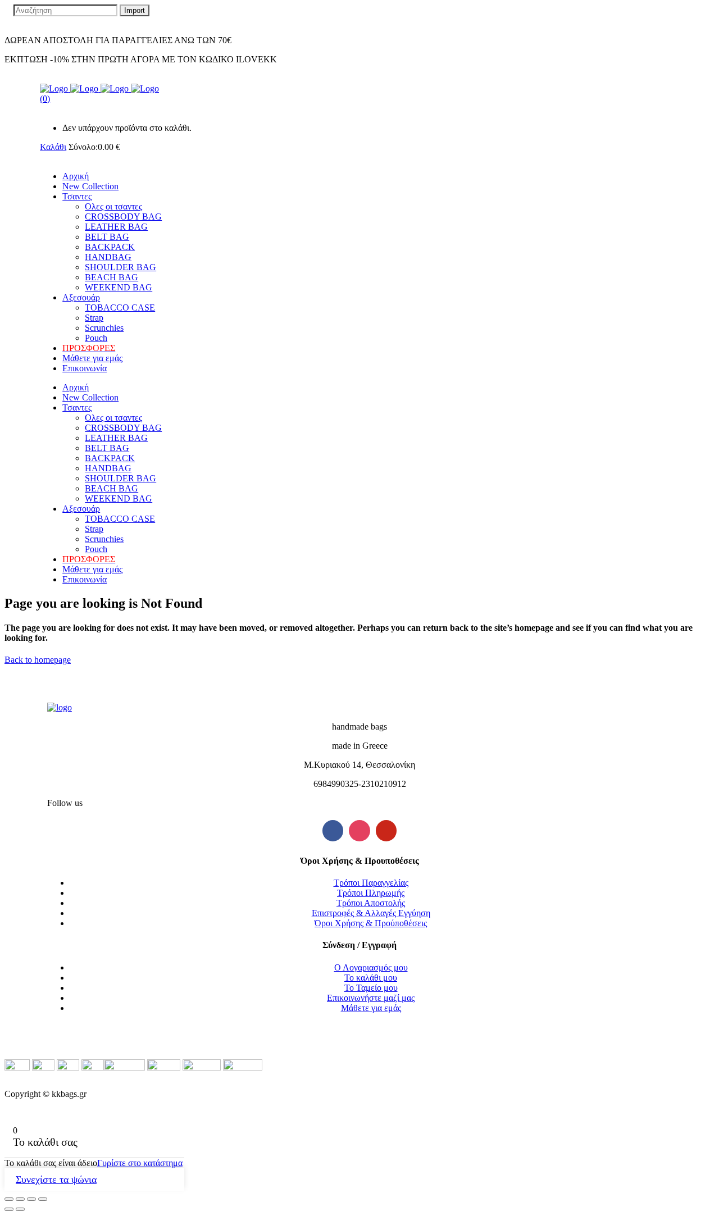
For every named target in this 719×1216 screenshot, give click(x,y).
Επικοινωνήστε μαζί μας (371, 998)
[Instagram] (359, 830)
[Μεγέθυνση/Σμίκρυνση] (42, 1199)
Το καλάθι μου (370, 977)
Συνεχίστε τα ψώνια (56, 1179)
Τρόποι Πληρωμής (370, 893)
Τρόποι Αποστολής (370, 903)
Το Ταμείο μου (371, 987)
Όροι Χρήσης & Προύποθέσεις (371, 923)
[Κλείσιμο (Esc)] (8, 1199)
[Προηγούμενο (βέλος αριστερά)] (8, 1209)
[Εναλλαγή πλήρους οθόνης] (31, 1199)
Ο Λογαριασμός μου (371, 967)
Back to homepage (37, 659)
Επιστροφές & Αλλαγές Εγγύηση (371, 913)
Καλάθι (53, 147)
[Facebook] (333, 830)
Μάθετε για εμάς (371, 1008)
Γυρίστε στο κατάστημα (140, 1163)
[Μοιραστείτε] (20, 1199)
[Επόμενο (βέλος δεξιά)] (20, 1209)
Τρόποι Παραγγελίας (371, 882)
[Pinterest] (386, 830)
